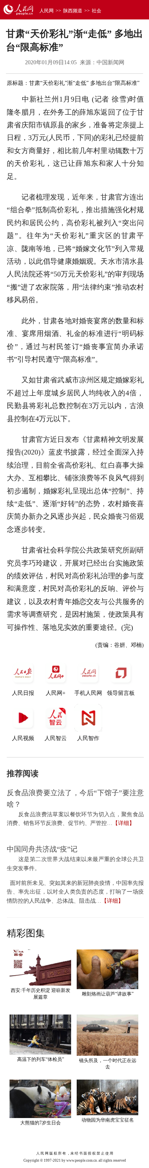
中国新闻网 (110, 62)
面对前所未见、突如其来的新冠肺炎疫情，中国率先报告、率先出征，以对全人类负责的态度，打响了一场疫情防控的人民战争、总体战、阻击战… (75, 892)
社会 (96, 10)
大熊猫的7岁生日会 (40, 1123)
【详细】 (123, 823)
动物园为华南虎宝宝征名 (107, 1120)
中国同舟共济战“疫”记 (42, 849)
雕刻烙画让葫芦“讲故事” (108, 994)
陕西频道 (72, 10)
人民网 (46, 10)
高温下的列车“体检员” (40, 1059)
